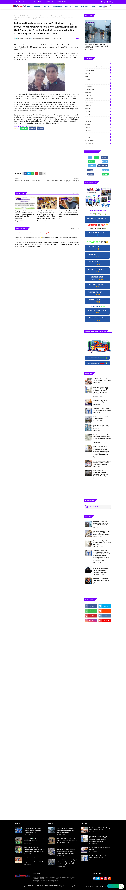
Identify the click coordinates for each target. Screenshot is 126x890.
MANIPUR (98, 111)
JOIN (100, 6)
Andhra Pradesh (98, 70)
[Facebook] (25, 173)
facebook (92, 606)
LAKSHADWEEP (98, 102)
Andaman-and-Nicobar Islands (98, 67)
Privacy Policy (106, 886)
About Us (14, 2)
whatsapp (92, 611)
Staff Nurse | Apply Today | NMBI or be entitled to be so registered (101, 580)
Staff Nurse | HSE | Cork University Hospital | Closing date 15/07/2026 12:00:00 (101, 523)
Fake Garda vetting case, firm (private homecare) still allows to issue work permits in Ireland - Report (102, 437)
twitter (106, 606)
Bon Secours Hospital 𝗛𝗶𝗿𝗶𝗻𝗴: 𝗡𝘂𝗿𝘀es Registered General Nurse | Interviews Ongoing (101, 532)
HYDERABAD (98, 86)
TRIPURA (98, 137)
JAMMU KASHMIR (98, 89)
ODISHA (98, 124)
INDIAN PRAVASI (61, 2)
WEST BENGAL (98, 143)
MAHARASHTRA (98, 105)
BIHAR (98, 76)
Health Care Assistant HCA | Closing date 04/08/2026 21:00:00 (102, 379)
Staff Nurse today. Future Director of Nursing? (100, 401)
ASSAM (98, 64)
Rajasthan (98, 131)
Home (16, 16)
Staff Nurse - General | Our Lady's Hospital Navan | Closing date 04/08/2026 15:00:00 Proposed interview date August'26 (102, 390)
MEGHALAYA (98, 115)
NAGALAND (98, 121)
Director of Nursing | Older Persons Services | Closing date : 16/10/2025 (102, 542)
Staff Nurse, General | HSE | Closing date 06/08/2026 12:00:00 (102, 409)
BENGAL (98, 73)
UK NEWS (22, 16)
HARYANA (98, 83)
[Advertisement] (47, 150)
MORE (94, 6)
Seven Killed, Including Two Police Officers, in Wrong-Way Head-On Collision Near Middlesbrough (65, 851)
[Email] (40, 173)
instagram (92, 620)
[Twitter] (29, 173)
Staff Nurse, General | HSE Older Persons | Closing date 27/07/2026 (101, 426)
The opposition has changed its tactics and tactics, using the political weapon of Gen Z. (102, 462)
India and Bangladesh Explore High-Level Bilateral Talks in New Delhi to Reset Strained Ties (69, 213)
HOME (29, 6)
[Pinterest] (36, 173)
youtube (106, 620)
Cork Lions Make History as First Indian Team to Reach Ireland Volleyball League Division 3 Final (33, 860)
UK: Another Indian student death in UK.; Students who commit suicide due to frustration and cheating (101, 569)
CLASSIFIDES (85, 6)
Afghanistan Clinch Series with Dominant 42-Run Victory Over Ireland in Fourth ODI (32, 830)
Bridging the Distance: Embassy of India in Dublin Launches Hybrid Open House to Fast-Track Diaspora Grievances (24, 214)
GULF (96, 157)
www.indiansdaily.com (21, 126)
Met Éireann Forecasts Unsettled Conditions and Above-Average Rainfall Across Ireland (97, 46)
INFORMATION (57, 6)
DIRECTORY (68, 6)
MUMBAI (98, 118)
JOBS (76, 6)
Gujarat (98, 79)
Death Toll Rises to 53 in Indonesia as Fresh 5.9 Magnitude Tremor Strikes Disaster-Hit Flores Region (100, 473)
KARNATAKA (98, 95)
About (92, 886)
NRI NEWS (47, 6)
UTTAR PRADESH (98, 140)
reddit (106, 611)
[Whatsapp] (32, 173)
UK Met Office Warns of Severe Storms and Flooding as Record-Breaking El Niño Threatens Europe (67, 840)
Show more (75, 193)
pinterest (92, 615)
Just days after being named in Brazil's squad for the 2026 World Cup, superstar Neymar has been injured (34, 849)
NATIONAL (37, 6)
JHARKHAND (98, 92)
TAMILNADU (98, 134)
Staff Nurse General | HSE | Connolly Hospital (101, 417)
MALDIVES (98, 108)
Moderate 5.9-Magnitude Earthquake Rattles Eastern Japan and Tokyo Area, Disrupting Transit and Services (67, 862)
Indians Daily (92, 507)
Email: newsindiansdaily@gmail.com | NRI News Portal (41, 2)
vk (106, 615)
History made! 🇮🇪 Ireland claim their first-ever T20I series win (34, 840)
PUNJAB (98, 127)
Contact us (22, 2)
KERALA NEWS (98, 99)
